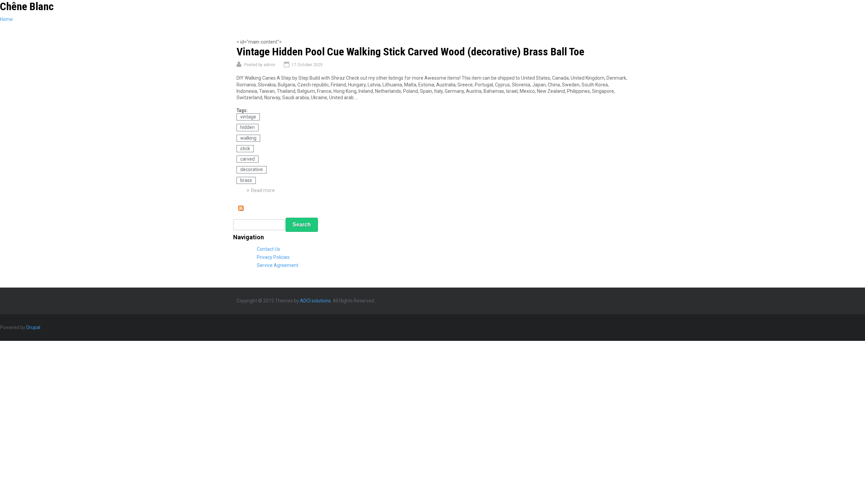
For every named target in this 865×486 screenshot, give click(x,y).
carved (247, 159)
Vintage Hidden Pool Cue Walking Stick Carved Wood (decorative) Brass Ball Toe (410, 51)
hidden (247, 127)
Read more (263, 190)
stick (245, 148)
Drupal (33, 327)
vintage (248, 116)
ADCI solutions (315, 300)
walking (248, 138)
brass (246, 180)
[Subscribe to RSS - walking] (241, 209)
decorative (251, 169)
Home (6, 19)
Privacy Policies (273, 257)
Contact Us (268, 249)
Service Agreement (277, 265)
